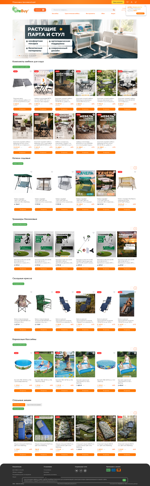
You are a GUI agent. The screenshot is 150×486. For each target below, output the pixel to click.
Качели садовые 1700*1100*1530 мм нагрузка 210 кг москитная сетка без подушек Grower (43, 200)
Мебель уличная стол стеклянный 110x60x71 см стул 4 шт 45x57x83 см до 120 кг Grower (64, 143)
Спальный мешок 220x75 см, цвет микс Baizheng (105, 444)
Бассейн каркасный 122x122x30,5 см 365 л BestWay (83, 381)
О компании (47, 470)
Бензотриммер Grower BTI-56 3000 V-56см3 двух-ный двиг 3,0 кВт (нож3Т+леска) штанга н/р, (84, 261)
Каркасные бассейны (19, 344)
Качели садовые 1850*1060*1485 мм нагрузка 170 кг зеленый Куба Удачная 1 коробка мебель (84, 200)
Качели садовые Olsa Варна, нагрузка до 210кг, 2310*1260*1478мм (127, 200)
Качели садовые (17, 163)
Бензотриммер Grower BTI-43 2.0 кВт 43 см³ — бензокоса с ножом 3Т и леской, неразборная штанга (43, 261)
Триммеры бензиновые (19, 224)
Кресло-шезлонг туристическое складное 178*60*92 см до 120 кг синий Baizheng (105, 320)
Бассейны (55, 13)
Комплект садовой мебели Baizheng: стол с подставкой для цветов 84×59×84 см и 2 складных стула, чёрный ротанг (43, 143)
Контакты (46, 472)
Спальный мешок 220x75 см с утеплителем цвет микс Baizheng (85, 445)
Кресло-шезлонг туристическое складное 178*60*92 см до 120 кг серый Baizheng (126, 320)
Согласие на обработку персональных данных (124, 483)
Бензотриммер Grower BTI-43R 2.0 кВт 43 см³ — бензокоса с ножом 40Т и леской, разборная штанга (126, 261)
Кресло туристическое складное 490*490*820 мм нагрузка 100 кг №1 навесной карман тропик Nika (43, 320)
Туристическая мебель (72, 13)
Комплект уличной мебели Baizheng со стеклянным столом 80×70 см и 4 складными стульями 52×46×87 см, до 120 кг (84, 100)
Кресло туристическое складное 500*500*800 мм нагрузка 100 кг (22, 320)
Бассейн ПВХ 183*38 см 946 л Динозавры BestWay (22, 380)
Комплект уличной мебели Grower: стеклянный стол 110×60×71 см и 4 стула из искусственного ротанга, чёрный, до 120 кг (105, 100)
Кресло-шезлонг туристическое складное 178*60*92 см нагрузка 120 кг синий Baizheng (64, 320)
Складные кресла (18, 283)
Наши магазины (118, 2)
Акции (113, 13)
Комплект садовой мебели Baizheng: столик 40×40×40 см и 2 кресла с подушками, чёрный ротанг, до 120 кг (127, 100)
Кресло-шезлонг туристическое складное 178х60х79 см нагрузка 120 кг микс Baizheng (84, 320)
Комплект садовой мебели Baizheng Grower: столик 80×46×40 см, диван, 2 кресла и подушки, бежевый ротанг (106, 143)
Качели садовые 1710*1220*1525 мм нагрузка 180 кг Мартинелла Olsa (106, 200)
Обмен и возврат (17, 472)
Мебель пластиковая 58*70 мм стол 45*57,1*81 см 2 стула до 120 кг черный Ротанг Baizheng (42, 100)
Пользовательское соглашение (21, 474)
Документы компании (50, 474)
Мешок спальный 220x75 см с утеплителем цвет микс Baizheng (64, 445)
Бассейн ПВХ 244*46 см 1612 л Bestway (106, 380)
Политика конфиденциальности (67, 483)
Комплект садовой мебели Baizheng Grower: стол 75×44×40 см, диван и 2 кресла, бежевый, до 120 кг (63, 100)
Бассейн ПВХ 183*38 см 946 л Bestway (64, 380)
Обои (103, 13)
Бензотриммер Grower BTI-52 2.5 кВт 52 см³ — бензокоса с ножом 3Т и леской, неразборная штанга (22, 261)
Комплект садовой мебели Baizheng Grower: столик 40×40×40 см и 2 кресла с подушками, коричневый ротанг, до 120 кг (21, 143)
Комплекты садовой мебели (21, 67)
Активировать (140, 13)
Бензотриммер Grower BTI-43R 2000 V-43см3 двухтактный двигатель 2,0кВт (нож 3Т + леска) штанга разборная (64, 261)
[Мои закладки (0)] (127, 2)
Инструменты (90, 13)
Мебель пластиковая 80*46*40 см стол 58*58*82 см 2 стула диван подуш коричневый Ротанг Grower (84, 143)
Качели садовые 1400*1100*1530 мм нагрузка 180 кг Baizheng (22, 200)
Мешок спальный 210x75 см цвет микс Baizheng (23, 444)
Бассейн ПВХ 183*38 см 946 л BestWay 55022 (43, 380)
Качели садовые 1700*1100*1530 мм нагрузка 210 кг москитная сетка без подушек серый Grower (64, 200)
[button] (135, 39)
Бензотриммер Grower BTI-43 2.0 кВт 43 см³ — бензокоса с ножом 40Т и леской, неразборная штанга (105, 261)
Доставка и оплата (18, 470)
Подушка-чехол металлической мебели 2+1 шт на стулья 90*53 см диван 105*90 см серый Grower (22, 100)
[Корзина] (136, 2)
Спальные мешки (18, 408)
